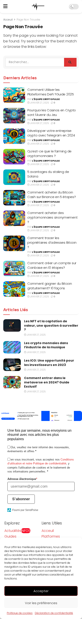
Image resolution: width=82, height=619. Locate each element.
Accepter (41, 591)
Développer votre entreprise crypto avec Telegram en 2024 (51, 133)
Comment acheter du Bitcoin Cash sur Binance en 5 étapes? (51, 194)
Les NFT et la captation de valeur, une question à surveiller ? (51, 325)
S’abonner (21, 499)
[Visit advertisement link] (41, 416)
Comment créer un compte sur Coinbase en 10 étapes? (51, 265)
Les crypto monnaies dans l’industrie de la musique (46, 345)
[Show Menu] (5, 6)
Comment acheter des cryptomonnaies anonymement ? (52, 217)
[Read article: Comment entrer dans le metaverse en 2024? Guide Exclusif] (12, 382)
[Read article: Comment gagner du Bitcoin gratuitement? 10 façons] (14, 289)
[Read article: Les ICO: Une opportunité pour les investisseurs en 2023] (12, 365)
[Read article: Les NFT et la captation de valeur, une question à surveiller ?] (12, 325)
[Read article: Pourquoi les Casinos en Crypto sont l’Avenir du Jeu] (14, 116)
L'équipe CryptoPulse (46, 99)
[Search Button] (70, 62)
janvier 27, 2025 (39, 102)
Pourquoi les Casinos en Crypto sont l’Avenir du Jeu (51, 112)
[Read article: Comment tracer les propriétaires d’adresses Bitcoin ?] (14, 243)
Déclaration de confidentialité (54, 613)
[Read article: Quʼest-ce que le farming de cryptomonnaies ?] (14, 157)
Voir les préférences (41, 603)
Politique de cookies (20, 613)
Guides (10, 536)
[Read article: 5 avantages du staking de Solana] (14, 177)
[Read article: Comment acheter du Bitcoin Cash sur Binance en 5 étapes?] (14, 198)
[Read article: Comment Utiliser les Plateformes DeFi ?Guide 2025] (14, 95)
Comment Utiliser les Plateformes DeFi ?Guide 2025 (50, 92)
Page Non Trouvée (28, 19)
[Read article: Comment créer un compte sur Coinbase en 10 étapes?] (14, 268)
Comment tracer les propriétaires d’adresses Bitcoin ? (51, 242)
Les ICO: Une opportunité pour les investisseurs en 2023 (49, 362)
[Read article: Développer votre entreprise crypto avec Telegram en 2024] (14, 136)
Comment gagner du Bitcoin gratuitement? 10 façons (49, 285)
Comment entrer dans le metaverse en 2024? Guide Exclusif (46, 382)
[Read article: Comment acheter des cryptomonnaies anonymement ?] (14, 218)
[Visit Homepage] (38, 6)
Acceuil (8, 19)
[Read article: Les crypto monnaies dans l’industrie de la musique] (12, 347)
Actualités (17, 530)
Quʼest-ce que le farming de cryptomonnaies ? (49, 153)
